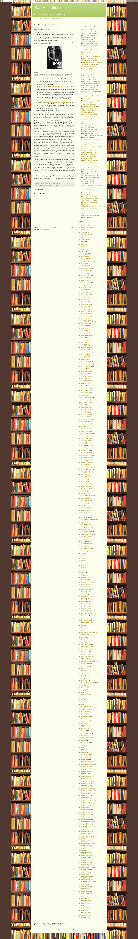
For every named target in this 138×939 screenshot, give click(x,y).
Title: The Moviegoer (85, 829)
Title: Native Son (84, 713)
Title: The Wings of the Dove (87, 879)
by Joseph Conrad (87, 54)
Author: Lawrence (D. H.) (86, 435)
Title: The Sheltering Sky (86, 860)
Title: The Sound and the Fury (87, 867)
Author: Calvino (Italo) (85, 313)
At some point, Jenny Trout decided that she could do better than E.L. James (54, 102)
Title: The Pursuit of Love (86, 845)
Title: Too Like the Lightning (87, 890)
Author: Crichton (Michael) (86, 327)
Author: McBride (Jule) (85, 454)
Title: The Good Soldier (86, 795)
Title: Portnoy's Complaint (86, 733)
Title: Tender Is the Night (86, 763)
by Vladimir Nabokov (88, 116)
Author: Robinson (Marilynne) (87, 497)
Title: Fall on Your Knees (86, 644)
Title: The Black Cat (85, 773)
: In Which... (83, 236)
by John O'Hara (90, 175)
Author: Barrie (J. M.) (85, 273)
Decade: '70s (83, 565)
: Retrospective (84, 244)
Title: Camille (83, 625)
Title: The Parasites (85, 840)
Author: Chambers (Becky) (86, 316)
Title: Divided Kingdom (86, 636)
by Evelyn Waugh (90, 64)
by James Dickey (88, 137)
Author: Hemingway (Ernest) (87, 397)
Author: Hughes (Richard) (86, 404)
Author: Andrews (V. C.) (86, 263)
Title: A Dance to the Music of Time (88, 581)
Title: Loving (83, 702)
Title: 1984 (83, 575)
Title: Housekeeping (85, 673)
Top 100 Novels (47, 18)
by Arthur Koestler (89, 202)
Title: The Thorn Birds (85, 872)
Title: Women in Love (85, 912)
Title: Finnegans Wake (85, 648)
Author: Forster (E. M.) (85, 368)
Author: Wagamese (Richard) (87, 531)
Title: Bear (83, 617)
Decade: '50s (83, 562)
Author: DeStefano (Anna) (86, 335)
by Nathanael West (90, 77)
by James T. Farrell (89, 162)
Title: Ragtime (84, 740)
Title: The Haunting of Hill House (88, 800)
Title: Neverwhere (84, 715)
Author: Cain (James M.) (86, 309)
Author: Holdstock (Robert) (86, 402)
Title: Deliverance (84, 634)
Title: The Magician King (86, 819)
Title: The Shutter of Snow (86, 864)
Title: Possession (84, 735)
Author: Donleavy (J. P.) (86, 344)
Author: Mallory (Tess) (85, 450)
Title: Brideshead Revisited (86, 622)
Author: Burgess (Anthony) (86, 301)
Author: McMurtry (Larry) (86, 459)
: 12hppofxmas (84, 224)
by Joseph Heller (87, 204)
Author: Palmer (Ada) (85, 478)
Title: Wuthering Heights (86, 915)
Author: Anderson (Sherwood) (87, 261)
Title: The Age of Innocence (86, 766)
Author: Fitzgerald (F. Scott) (86, 364)
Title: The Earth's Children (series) (88, 788)
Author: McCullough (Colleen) (87, 457)
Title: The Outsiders (85, 838)
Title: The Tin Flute (85, 874)
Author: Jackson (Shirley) (86, 409)
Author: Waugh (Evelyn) (86, 538)
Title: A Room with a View (86, 596)
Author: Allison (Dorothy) (86, 258)
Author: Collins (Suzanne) (86, 323)
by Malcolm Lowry (90, 196)
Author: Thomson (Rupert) (86, 527)
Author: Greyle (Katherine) (86, 383)
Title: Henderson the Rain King (87, 665)
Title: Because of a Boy (85, 618)
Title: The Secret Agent (85, 853)
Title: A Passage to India (86, 591)
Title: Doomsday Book (85, 637)
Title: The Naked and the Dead (87, 831)
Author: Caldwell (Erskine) (86, 311)
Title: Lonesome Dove (85, 697)
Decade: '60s (83, 563)
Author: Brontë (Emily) (85, 297)
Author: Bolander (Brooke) (86, 285)
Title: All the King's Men (86, 601)
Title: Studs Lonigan (85, 759)
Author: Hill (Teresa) (85, 399)
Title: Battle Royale (85, 615)
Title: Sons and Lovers (85, 756)
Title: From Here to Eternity (86, 653)
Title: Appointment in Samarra (87, 610)
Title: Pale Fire (84, 725)
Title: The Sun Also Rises (86, 871)
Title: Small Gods (84, 752)
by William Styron (89, 33)
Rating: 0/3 (83, 569)
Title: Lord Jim (84, 699)
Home (34, 18)
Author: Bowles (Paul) (85, 289)
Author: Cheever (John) (85, 318)
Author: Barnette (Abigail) (47, 185)
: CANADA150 (84, 229)
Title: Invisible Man (85, 687)
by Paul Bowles (89, 31)
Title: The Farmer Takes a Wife (87, 790)
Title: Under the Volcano (86, 900)
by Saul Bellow (92, 62)
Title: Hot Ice (83, 670)
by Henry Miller (89, 122)
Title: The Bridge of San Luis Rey (88, 776)
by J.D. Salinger (90, 95)
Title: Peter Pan (84, 730)
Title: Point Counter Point (86, 732)
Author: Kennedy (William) (86, 419)
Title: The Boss (55, 185)
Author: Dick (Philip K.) (86, 339)
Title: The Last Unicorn (85, 812)
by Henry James (89, 156)
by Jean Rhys (89, 37)
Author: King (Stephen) (85, 424)
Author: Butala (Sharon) (86, 304)
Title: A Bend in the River (86, 577)
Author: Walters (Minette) (86, 533)
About (39, 18)
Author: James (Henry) (85, 414)
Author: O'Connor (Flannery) (87, 472)
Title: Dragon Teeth (85, 639)
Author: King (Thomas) (85, 426)
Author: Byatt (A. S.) (85, 308)
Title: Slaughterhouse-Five (86, 751)
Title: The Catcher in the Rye (87, 781)
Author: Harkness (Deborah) (86, 392)
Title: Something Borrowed (86, 754)
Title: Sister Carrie (84, 749)
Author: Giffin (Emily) (85, 375)
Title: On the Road (84, 721)
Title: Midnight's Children (86, 706)
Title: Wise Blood (84, 908)
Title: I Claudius (84, 678)
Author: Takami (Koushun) (86, 524)
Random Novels (57, 18)
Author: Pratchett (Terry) (86, 486)
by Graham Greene (91, 141)
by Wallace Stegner (89, 60)
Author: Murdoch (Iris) (85, 467)
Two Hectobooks (48, 7)
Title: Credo (83, 629)
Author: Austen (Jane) (85, 267)
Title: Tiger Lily (84, 884)
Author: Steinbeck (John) (86, 515)
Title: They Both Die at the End (87, 883)
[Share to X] (56, 183)
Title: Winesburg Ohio (85, 907)
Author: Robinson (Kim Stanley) (87, 495)
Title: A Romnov (84, 594)
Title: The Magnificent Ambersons (88, 821)
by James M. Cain (92, 29)
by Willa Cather (92, 100)
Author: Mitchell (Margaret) (86, 462)
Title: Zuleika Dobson (85, 917)
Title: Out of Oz (84, 723)
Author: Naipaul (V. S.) (85, 471)
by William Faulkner (89, 114)
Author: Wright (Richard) (86, 550)
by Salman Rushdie (90, 45)
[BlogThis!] (55, 183)
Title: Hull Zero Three (85, 677)
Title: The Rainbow (85, 848)
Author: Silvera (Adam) (85, 507)
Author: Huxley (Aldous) (86, 407)
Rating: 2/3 (83, 572)
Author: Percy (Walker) (85, 479)
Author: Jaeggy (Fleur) (85, 411)
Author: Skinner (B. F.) (85, 509)
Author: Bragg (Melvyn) (86, 292)
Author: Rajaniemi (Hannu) (86, 488)
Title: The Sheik (84, 859)
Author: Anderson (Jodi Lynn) (87, 260)
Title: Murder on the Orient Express (88, 709)
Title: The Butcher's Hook (86, 778)
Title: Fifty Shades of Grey (86, 646)
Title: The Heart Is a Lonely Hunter (88, 802)
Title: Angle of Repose (85, 605)
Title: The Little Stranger (86, 814)
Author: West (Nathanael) (86, 539)
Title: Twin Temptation (85, 893)
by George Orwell (88, 158)
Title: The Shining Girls (86, 862)
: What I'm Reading (85, 253)
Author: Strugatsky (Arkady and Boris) (89, 519)
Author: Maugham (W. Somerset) (87, 452)
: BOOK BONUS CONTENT (87, 227)
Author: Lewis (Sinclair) (86, 436)
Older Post (72, 227)
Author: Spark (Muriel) (85, 510)
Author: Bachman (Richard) (86, 268)
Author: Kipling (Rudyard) (86, 428)
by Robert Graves (88, 191)
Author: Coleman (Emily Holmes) (88, 321)
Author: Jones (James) (85, 416)
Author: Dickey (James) (85, 340)
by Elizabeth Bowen (91, 56)
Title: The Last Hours (85, 811)
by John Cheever (90, 97)
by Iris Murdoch (88, 35)
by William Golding (90, 139)
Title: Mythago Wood (85, 711)
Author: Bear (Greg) (85, 277)
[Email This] (53, 183)
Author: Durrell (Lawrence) (86, 352)
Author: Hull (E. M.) (85, 406)
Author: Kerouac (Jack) (85, 423)
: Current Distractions (85, 234)
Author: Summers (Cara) (86, 522)
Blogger (80, 929)
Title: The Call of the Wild (86, 780)
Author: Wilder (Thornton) (86, 545)
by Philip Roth (89, 118)
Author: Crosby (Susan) (85, 328)
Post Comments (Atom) (44, 229)
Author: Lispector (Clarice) (86, 438)
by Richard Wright (88, 179)
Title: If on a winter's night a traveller (88, 682)
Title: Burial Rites (84, 624)
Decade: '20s (83, 557)
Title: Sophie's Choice (85, 757)
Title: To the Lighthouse (86, 886)
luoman (71, 929)
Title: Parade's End (84, 726)
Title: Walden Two (84, 902)
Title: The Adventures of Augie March (88, 764)
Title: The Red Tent (85, 850)
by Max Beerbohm (89, 104)
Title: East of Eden (84, 642)
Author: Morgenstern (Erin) (86, 466)
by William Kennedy (88, 41)
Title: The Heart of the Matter (87, 804)
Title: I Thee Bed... (85, 680)
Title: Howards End (85, 675)
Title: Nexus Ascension (85, 716)
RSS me (48, 923)
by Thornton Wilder (92, 146)
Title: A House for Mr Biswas (87, 589)
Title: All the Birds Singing (86, 599)
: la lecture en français (85, 237)
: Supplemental (84, 249)
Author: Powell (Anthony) (86, 485)
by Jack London (89, 49)
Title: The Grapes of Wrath (86, 797)
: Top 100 (83, 251)
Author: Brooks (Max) (85, 299)
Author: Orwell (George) (86, 476)
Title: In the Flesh (84, 684)
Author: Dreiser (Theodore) (86, 347)
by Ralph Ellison (88, 181)
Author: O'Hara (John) (85, 474)
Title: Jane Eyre (84, 690)
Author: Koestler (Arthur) (86, 430)
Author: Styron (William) (86, 521)
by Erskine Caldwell (89, 43)
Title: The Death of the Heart (87, 787)
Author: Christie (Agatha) (86, 320)
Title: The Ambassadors (85, 769)
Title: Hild (83, 668)
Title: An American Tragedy (86, 603)
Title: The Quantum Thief (86, 847)
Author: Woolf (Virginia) (86, 548)
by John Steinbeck (90, 198)
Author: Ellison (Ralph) (85, 358)
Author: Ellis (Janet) (85, 356)
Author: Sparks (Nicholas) (86, 512)
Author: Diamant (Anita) (86, 337)
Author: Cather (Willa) (85, 315)
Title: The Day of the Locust (86, 785)
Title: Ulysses (83, 896)
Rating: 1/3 (83, 570)
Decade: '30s (83, 558)
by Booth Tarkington (92, 26)
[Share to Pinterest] (59, 183)
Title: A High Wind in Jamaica (87, 587)
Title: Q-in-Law (84, 739)
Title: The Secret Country (86, 855)
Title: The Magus (84, 823)
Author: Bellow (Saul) (85, 280)
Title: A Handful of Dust (86, 586)
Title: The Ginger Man (85, 792)
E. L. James (39, 81)
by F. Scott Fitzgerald (90, 164)
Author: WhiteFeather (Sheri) (87, 543)
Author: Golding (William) (86, 376)
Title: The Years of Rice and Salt (87, 881)
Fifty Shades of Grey (54, 83)
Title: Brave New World (86, 620)
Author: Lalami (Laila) (85, 431)
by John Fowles (87, 39)
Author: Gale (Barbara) (85, 373)
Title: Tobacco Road (85, 888)
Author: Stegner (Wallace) (86, 514)
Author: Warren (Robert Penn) (87, 534)
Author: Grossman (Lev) (86, 387)
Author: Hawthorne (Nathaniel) (87, 394)
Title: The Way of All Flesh (86, 877)
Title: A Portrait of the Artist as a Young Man (90, 593)
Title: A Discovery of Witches (87, 582)
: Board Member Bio (85, 225)
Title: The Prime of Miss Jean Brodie (88, 843)
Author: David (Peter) (85, 332)
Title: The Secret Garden (86, 857)
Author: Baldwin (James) (86, 270)
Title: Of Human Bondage (86, 720)
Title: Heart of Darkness (86, 663)
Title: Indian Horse (84, 685)
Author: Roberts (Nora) (85, 493)
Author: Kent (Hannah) (85, 421)
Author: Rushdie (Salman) (86, 503)
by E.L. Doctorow (87, 52)
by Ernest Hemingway (91, 75)
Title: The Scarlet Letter (86, 852)
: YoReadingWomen (85, 256)
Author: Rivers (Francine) (86, 491)
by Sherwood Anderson (90, 171)
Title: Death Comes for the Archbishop (89, 632)
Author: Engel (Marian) (85, 359)
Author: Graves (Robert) (86, 378)
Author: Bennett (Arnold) (86, 282)
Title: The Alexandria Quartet (87, 768)
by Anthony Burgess (90, 93)
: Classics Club (84, 232)
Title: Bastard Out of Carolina (87, 613)
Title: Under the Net (85, 898)
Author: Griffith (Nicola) (86, 385)
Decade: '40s (83, 560)
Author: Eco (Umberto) (85, 354)
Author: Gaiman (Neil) (85, 371)
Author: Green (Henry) (85, 380)
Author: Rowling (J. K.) (86, 500)
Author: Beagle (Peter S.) (86, 275)
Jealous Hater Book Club (59, 98)
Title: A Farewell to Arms (86, 584)
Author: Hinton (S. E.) (85, 400)
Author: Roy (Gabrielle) (85, 502)
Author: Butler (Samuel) (86, 306)
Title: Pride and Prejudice (86, 737)
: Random (83, 241)
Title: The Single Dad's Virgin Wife (88, 866)
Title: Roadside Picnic (85, 744)
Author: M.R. (83, 443)
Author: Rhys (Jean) (85, 490)
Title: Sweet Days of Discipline (87, 761)
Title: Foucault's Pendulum (86, 651)
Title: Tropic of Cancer (85, 891)
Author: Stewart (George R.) (86, 517)
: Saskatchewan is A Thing (86, 248)
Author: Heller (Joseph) (85, 395)
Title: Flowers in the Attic (86, 649)
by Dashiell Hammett (90, 110)
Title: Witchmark (84, 910)
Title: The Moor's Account (86, 828)
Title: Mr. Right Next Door (86, 708)
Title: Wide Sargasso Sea (86, 903)
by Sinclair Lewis (88, 87)
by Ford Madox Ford (89, 108)
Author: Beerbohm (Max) (86, 279)
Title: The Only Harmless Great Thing (88, 836)
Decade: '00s (83, 553)
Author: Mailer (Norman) (86, 448)
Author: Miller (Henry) (85, 460)
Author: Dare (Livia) (85, 330)
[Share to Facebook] (57, 183)
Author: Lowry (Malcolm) (86, 442)
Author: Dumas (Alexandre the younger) (89, 351)
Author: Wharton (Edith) (86, 541)
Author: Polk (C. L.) (85, 483)
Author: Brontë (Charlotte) (86, 296)
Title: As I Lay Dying (85, 612)
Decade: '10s (83, 555)
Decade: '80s (83, 567)
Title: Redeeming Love (85, 742)
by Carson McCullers (92, 185)
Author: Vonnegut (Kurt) (86, 529)
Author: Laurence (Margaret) (87, 433)
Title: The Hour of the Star (86, 805)
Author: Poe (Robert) (85, 481)
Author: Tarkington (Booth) (86, 526)
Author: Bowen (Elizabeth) (86, 287)
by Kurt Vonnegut (90, 183)
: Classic (82, 231)
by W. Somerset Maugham (91, 91)
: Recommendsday (84, 243)
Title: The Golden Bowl (85, 793)
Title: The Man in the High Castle (88, 826)
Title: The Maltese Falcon (86, 824)
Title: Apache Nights (85, 608)
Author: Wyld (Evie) (85, 551)
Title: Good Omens (85, 658)
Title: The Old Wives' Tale (86, 835)
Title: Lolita (83, 696)
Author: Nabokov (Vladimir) (87, 469)
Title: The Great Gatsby (85, 799)
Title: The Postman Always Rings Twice (89, 842)
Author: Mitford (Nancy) (86, 464)
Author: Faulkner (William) (86, 363)
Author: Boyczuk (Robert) (86, 291)
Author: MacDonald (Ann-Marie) (87, 445)
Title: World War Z (85, 914)
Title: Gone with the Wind (86, 656)
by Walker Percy (88, 102)
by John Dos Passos (87, 173)
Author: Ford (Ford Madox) (86, 366)
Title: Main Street (84, 704)
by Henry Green (87, 47)
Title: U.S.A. (83, 895)
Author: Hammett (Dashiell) (86, 390)
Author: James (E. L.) (85, 412)
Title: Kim (83, 692)
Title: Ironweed (84, 689)
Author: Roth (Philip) (85, 498)
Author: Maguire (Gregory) (86, 447)
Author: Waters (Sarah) (85, 536)
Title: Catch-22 (84, 627)
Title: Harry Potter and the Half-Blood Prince (90, 661)
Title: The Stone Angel (85, 869)
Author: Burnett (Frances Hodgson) (88, 303)
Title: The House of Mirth (86, 807)
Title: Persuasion (84, 728)
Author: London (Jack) (85, 440)
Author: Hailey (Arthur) (86, 388)
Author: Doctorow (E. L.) (86, 342)
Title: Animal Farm (85, 606)
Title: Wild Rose (84, 905)
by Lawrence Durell (91, 83)
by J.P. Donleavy (89, 28)
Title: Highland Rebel (85, 666)
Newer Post (36, 227)
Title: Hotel (83, 672)
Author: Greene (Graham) (86, 382)
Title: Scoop (83, 747)
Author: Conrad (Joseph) (86, 325)
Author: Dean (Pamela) (85, 333)
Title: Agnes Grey (84, 598)
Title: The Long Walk (85, 816)
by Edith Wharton (90, 85)
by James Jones (90, 98)
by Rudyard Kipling (87, 68)
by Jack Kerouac (88, 112)
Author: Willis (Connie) (85, 546)
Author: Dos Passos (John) (86, 345)
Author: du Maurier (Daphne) (87, 349)
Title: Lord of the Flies (85, 701)
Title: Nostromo (84, 718)
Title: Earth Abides (85, 641)
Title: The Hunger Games (86, 809)
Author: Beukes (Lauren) (86, 284)
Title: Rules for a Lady (85, 745)
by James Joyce (88, 70)
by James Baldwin (91, 143)
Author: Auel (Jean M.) (85, 265)
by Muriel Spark (92, 72)
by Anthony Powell (92, 135)
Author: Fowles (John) (85, 370)
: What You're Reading (85, 255)
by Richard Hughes (91, 81)
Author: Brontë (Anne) (85, 294)
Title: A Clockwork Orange (86, 579)
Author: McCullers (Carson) (86, 455)
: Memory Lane (84, 239)
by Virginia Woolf (89, 189)
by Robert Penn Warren (91, 148)
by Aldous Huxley (90, 133)
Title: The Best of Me (85, 771)
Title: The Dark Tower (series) (87, 783)
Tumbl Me (42, 923)
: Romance (40, 185)
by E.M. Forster (90, 66)
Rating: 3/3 (83, 574)
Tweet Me (36, 923)
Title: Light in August (85, 694)
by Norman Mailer (91, 120)
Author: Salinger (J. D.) (85, 505)
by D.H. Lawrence (89, 123)
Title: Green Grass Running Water (88, 660)
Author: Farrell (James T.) (86, 361)
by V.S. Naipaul (89, 58)
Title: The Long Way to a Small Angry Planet (90, 817)
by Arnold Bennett (90, 51)
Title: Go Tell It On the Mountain (87, 654)
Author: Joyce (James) (85, 418)
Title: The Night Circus (85, 833)
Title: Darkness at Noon (85, 630)
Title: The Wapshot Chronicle (87, 876)
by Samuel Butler (90, 194)
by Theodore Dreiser (89, 154)
